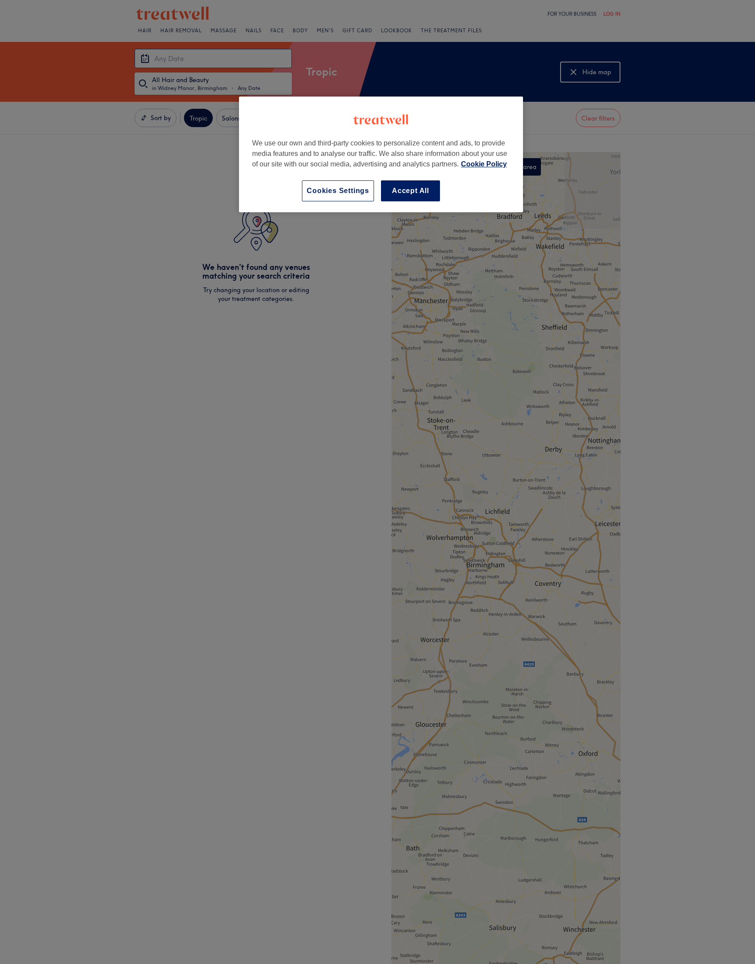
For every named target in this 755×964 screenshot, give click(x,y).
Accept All (410, 190)
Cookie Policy (484, 164)
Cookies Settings (338, 190)
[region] (381, 154)
